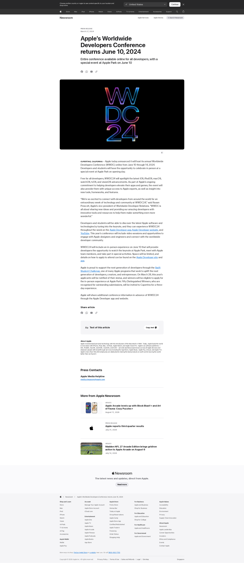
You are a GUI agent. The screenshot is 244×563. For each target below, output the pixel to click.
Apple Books (89, 539)
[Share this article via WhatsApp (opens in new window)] (86, 71)
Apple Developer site (147, 257)
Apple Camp (114, 518)
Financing (113, 531)
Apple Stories (158, 18)
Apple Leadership (165, 529)
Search (176, 18)
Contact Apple (164, 546)
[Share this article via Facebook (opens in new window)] (82, 71)
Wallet (62, 542)
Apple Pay (63, 546)
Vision (62, 521)
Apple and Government (142, 536)
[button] (145, 4)
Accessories (64, 534)
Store (62, 505)
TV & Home (64, 528)
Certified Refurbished (117, 524)
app (82, 260)
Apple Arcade (89, 529)
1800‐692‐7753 (114, 552)
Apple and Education (141, 516)
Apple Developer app (120, 229)
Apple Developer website (145, 229)
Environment (163, 511)
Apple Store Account (92, 508)
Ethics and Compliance (167, 539)
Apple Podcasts (90, 536)
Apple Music (89, 526)
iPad (61, 511)
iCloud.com (89, 511)
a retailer (93, 552)
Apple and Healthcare (142, 528)
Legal (138, 559)
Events (161, 542)
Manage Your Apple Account (94, 505)
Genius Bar (113, 508)
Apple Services (143, 18)
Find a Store (114, 505)
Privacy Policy (102, 559)
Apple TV (88, 523)
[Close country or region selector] (183, 4)
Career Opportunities (166, 533)
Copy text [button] (150, 328)
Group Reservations (117, 515)
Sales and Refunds (127, 559)
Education (162, 508)
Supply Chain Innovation (167, 518)
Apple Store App (115, 521)
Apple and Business (141, 505)
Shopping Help (115, 537)
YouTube (85, 233)
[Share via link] (96, 71)
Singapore (180, 559)
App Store (88, 542)
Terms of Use (114, 559)
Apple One (88, 520)
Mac (61, 508)
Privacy (162, 515)
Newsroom (66, 17)
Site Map (146, 559)
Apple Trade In (115, 528)
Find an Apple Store (80, 552)
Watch (62, 518)
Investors (162, 536)
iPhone (62, 515)
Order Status (114, 534)
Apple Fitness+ (90, 533)
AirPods (62, 524)
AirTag (62, 531)
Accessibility (163, 505)
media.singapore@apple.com (93, 379)
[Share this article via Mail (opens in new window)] (91, 71)
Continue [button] (174, 4)
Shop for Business (140, 508)
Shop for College (140, 520)
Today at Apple (115, 511)
